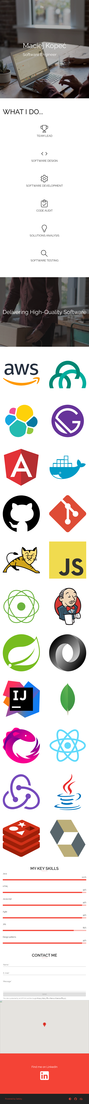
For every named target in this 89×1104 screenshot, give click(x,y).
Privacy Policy (41, 998)
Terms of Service (55, 998)
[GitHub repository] (75, 1099)
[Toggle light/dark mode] (70, 1099)
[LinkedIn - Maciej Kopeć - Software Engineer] (44, 1081)
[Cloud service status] (81, 1099)
